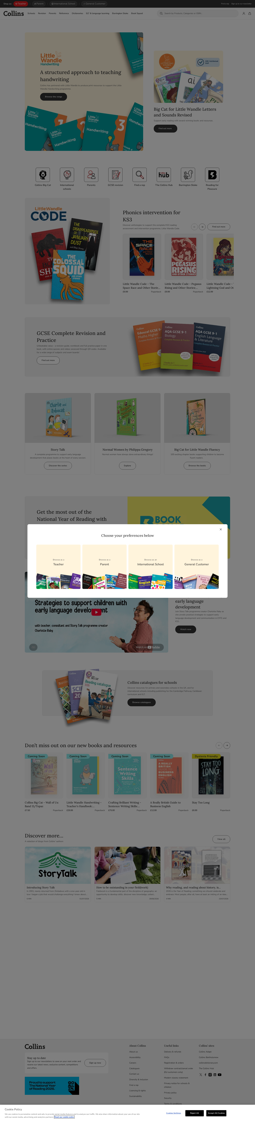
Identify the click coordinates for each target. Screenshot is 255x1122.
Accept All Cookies (216, 1113)
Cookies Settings (173, 1113)
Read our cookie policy (64, 1117)
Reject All (194, 1113)
